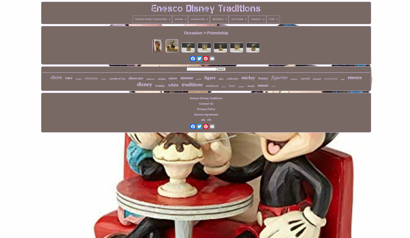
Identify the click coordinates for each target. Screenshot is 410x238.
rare (69, 78)
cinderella (117, 78)
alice (221, 78)
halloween (151, 79)
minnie (263, 85)
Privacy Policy (206, 109)
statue (224, 87)
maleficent (212, 85)
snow (173, 78)
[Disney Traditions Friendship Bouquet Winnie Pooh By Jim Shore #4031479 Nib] (158, 46)
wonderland (331, 78)
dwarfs (250, 86)
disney (144, 84)
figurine (279, 77)
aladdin (161, 79)
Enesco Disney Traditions (206, 98)
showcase (135, 78)
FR (209, 120)
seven (198, 79)
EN (203, 120)
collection (232, 78)
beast (103, 79)
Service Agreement (206, 114)
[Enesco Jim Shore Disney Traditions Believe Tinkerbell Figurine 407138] (172, 46)
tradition (241, 87)
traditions (192, 84)
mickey (248, 77)
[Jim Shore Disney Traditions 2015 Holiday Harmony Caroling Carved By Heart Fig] (188, 48)
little (342, 79)
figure (210, 77)
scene (78, 79)
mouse (186, 77)
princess (294, 79)
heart (232, 85)
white (173, 84)
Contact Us (206, 103)
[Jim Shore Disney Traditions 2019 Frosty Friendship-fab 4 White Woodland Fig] (204, 48)
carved (305, 78)
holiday (160, 85)
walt (273, 86)
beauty (263, 78)
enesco (355, 77)
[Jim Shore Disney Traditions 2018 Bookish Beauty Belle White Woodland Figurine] (220, 48)
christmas (91, 78)
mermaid (317, 79)
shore (56, 77)
